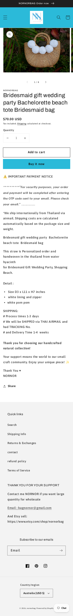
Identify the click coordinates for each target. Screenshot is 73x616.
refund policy (16, 461)
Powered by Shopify (45, 608)
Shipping (21, 123)
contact (12, 452)
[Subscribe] (61, 550)
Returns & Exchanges (21, 443)
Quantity (8, 130)
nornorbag (31, 608)
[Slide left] (27, 82)
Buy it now (36, 164)
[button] (5, 17)
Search (12, 424)
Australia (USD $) (33, 593)
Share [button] (12, 386)
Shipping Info (16, 434)
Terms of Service (18, 470)
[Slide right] (46, 82)
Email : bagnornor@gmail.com (29, 507)
